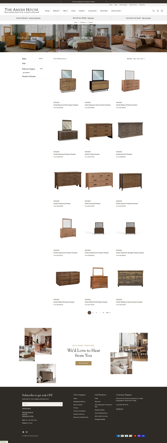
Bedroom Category (28, 69)
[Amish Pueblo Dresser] (99, 130)
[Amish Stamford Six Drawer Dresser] (99, 229)
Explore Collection (35, 18)
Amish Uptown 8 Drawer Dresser (127, 203)
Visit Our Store (133, 4)
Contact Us (142, 4)
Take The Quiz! (146, 18)
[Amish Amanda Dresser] (99, 180)
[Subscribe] (60, 404)
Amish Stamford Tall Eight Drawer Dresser (130, 253)
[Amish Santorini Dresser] (130, 130)
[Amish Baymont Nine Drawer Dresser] (67, 81)
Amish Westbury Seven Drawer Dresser (129, 302)
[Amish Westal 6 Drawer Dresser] (67, 278)
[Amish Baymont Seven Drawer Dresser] (99, 81)
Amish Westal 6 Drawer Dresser (63, 302)
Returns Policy (77, 405)
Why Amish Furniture (101, 416)
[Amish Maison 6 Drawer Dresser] (130, 81)
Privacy (75, 408)
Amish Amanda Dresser (92, 203)
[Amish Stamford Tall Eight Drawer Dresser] (130, 229)
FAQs (116, 4)
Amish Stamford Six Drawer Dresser (97, 253)
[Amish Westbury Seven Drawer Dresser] (130, 278)
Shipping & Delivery (79, 401)
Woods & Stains (100, 410)
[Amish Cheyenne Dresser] (67, 180)
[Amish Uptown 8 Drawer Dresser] (130, 180)
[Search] (153, 11)
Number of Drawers (29, 76)
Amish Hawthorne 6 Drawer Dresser (65, 253)
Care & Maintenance (101, 413)
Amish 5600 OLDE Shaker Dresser (96, 302)
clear (41, 68)
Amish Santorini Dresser (124, 154)
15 (103, 312)
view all (41, 58)
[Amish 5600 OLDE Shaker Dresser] (99, 278)
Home (75, 22)
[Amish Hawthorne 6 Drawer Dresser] (67, 229)
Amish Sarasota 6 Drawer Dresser (64, 154)
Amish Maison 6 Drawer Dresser (126, 105)
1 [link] (89, 312)
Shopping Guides (100, 419)
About (110, 4)
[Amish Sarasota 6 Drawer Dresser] (67, 130)
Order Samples (123, 4)
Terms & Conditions (79, 411)
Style (24, 63)
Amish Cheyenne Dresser (61, 203)
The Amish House (32, 436)
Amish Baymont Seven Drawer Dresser (98, 105)
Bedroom (83, 22)
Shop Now (91, 18)
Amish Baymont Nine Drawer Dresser (65, 105)
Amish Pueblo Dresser (92, 154)
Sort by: (129, 59)
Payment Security (78, 414)
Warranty (97, 401)
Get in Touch (83, 363)
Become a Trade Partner (80, 417)
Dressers (27, 72)
